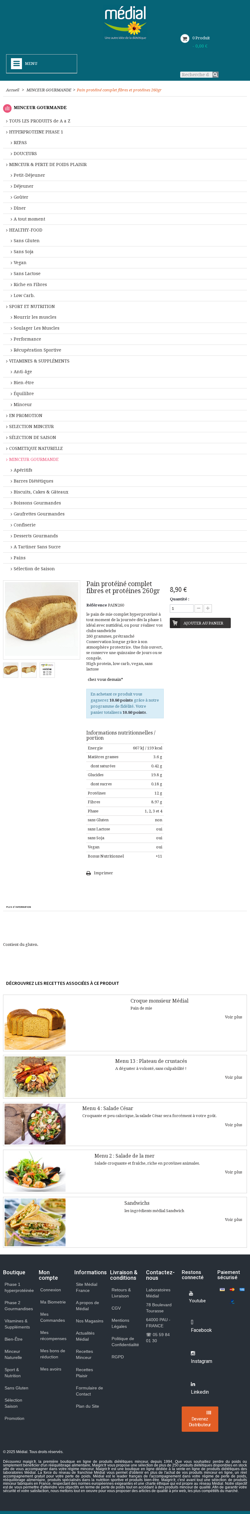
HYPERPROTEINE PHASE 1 (36, 131)
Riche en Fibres (30, 284)
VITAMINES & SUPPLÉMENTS (39, 361)
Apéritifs (23, 470)
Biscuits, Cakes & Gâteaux (41, 492)
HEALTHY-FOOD (25, 230)
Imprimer (103, 873)
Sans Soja (24, 251)
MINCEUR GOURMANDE (49, 90)
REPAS (20, 142)
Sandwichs (136, 1203)
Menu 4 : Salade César (107, 1108)
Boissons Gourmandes (37, 503)
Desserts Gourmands (36, 535)
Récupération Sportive (37, 350)
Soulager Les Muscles (36, 328)
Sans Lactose (27, 273)
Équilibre (24, 393)
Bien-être (24, 382)
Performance (27, 339)
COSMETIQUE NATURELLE (36, 448)
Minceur (23, 404)
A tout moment (29, 219)
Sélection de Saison (34, 568)
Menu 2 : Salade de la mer (125, 1156)
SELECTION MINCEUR (31, 426)
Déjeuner (24, 186)
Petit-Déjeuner (29, 175)
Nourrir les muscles (35, 317)
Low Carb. (24, 295)
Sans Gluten (27, 240)
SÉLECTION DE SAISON (32, 437)
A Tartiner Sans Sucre (37, 546)
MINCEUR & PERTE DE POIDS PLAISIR (48, 164)
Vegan (20, 262)
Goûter (21, 197)
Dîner (20, 208)
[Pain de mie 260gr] (10, 670)
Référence (96, 605)
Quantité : (179, 599)
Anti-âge (23, 371)
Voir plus (233, 1017)
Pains (20, 557)
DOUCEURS (25, 153)
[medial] (125, 22)
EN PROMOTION (25, 415)
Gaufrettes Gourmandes (39, 513)
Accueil (12, 90)
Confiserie (25, 524)
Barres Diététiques (33, 481)
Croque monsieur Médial (159, 1001)
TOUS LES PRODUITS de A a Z (39, 121)
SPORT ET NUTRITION (32, 306)
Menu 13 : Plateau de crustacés (151, 1061)
